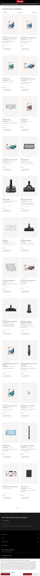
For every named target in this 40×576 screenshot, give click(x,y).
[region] (20, 567)
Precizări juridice (3, 572)
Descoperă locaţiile (4, 557)
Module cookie (13, 572)
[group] (10, 33)
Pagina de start (4, 6)
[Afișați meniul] (2, 1)
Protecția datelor (8, 572)
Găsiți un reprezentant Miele (8, 549)
